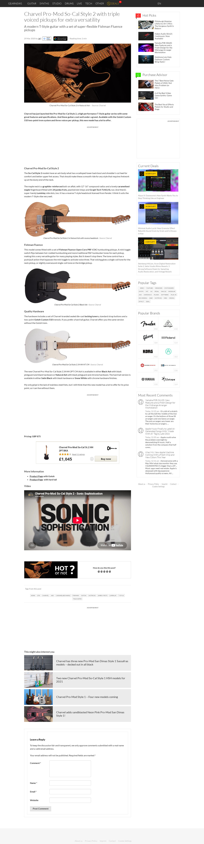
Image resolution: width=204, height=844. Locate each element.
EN (160, 3)
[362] (168, 351)
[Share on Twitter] (125, 589)
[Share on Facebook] (115, 589)
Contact (173, 484)
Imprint (165, 484)
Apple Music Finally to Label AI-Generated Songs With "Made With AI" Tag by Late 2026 (160, 431)
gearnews (15, 3)
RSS (192, 3)
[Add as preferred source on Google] (60, 38)
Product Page (36, 476)
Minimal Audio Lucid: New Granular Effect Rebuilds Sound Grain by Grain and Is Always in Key (157, 220)
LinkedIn (168, 3)
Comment (35, 763)
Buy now (106, 458)
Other (99, 3)
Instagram (174, 3)
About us (141, 484)
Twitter (186, 3)
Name (33, 783)
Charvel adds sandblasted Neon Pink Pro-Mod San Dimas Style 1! (90, 714)
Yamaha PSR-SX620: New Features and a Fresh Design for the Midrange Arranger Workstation (160, 404)
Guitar (31, 3)
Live (79, 3)
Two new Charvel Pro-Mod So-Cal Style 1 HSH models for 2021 (90, 679)
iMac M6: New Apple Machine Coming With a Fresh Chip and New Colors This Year (159, 455)
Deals (115, 3)
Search (200, 3)
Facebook (180, 3)
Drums (69, 3)
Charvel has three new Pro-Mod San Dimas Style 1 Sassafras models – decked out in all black (92, 662)
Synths (44, 3)
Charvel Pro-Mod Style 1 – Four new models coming (87, 696)
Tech (88, 3)
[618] (168, 323)
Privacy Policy (153, 484)
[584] (148, 337)
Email (33, 791)
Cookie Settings (158, 486)
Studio (56, 3)
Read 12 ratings (78, 454)
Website (34, 800)
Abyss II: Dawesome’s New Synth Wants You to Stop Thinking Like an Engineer (158, 186)
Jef (39, 38)
